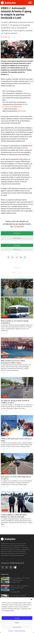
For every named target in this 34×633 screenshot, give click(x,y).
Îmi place (17, 233)
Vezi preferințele (17, 627)
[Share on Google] (12, 257)
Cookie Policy (11, 630)
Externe (14, 272)
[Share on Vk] (21, 257)
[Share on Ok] (16, 257)
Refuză (17, 622)
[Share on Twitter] (25, 257)
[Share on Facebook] (8, 257)
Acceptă (17, 618)
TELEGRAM (18, 227)
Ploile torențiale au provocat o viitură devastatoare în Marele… (19, 588)
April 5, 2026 (22, 111)
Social (20, 272)
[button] (31, 599)
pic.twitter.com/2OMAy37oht (12, 106)
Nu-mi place (18, 238)
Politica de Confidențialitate (19, 630)
